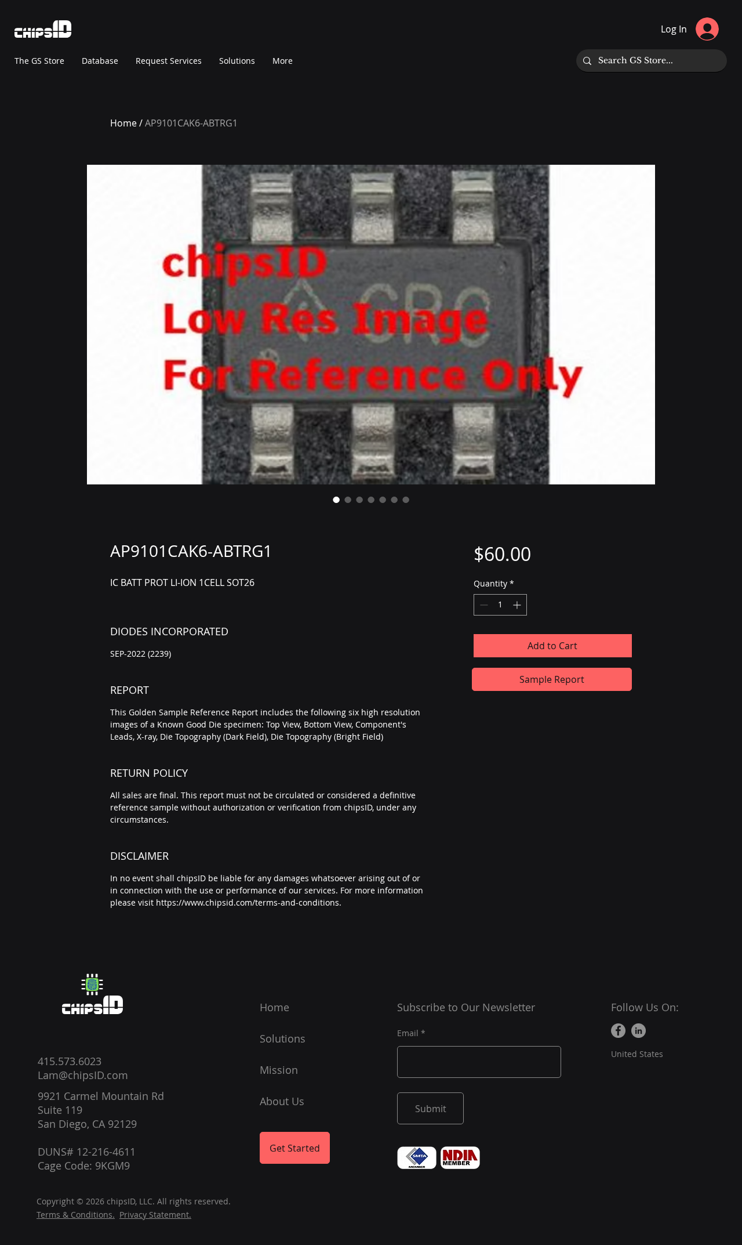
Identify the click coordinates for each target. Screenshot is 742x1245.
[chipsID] (92, 984)
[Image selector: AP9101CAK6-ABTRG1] (336, 499)
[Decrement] (482, 605)
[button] (282, 61)
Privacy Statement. (155, 1214)
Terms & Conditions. (76, 1214)
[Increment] (518, 605)
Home (123, 123)
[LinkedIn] (638, 1030)
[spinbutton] (500, 605)
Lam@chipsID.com (83, 1075)
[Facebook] (618, 1030)
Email (408, 1033)
